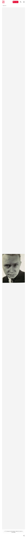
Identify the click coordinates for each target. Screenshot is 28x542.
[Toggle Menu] (24, 2)
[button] (24, 536)
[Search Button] (21, 2)
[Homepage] (3, 2)
